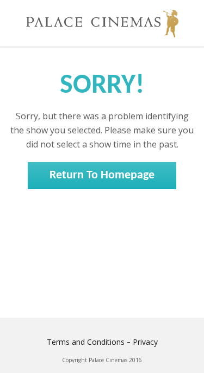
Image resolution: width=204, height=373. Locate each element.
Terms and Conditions (86, 342)
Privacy (145, 342)
